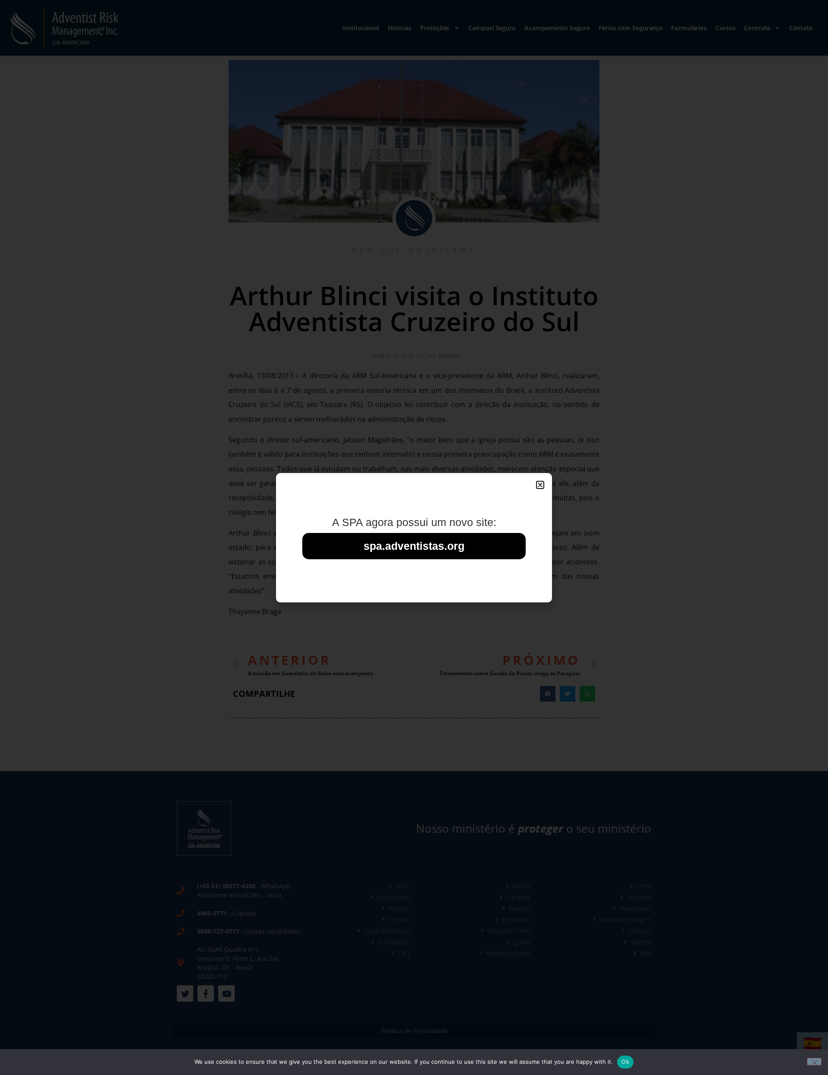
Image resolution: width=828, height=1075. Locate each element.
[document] (414, 537)
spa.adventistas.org (414, 546)
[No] (814, 1062)
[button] (540, 485)
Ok (625, 1061)
